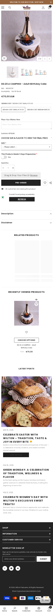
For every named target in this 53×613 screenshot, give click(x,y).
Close (51, 2)
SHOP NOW (39, 2)
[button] (45, 59)
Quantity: (5, 163)
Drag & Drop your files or (20, 175)
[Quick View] (36, 300)
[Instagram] (11, 568)
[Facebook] (4, 568)
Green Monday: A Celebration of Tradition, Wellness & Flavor (26, 473)
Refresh (22, 199)
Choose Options (26, 340)
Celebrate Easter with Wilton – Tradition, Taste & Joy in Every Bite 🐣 (25, 438)
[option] (26, 36)
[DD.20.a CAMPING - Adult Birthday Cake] (26, 313)
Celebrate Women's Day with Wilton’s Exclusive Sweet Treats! (25, 500)
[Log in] (43, 7)
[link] (15, 609)
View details (16, 455)
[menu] (2, 7)
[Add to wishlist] (45, 183)
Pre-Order (20, 182)
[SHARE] (50, 183)
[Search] (9, 7)
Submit (43, 559)
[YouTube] (18, 568)
